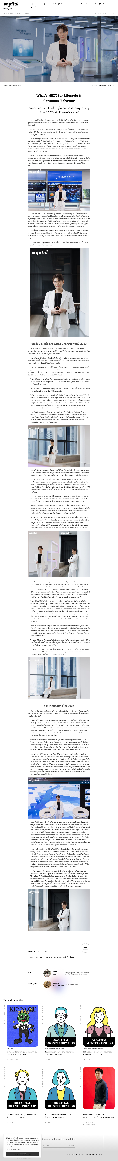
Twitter (111, 85)
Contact (81, 1154)
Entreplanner (90, 1111)
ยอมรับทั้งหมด (22, 1153)
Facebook (102, 85)
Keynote (13, 1048)
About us (74, 1154)
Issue (46, 1048)
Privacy (101, 1154)
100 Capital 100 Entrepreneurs (56, 1048)
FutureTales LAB (51, 957)
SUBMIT (72, 1145)
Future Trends (38, 957)
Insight (8, 1048)
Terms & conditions (91, 1154)
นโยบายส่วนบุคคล (17, 1149)
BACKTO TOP (85, 948)
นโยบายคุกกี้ (9, 1149)
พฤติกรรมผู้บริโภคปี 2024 (67, 957)
